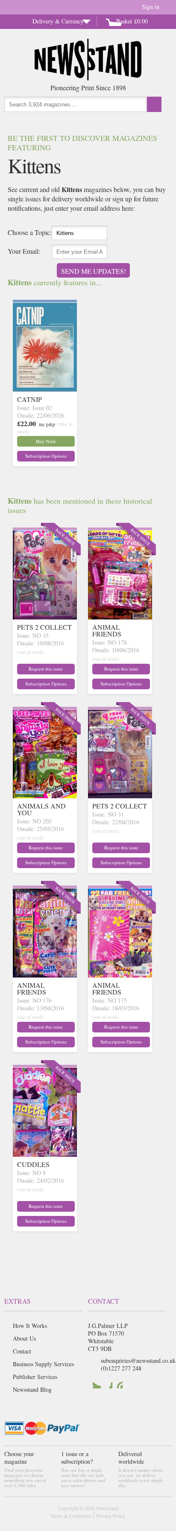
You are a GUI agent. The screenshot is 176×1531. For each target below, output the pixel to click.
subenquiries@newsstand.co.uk (138, 1360)
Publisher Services (35, 1377)
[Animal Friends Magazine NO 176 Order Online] (45, 974)
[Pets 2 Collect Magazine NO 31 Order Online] (120, 795)
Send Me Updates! (93, 271)
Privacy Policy (111, 1515)
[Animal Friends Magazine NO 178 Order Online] (120, 616)
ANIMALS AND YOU (41, 809)
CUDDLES (33, 1164)
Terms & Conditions (70, 1515)
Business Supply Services (43, 1364)
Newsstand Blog (32, 1389)
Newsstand (107, 1508)
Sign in (150, 7)
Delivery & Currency (58, 21)
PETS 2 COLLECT (44, 626)
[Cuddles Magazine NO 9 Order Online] (45, 1154)
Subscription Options (46, 456)
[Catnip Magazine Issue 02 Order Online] (45, 388)
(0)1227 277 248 (121, 1368)
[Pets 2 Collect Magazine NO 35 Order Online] (45, 616)
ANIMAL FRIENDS (106, 630)
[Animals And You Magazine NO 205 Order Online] (45, 795)
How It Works (30, 1326)
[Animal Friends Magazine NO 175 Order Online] (120, 974)
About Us (24, 1338)
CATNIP (29, 399)
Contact (22, 1351)
